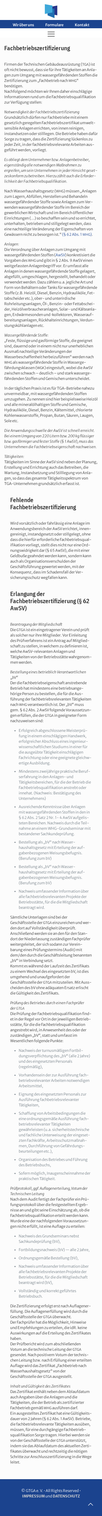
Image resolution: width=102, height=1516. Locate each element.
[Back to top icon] (90, 1504)
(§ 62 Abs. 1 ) (77, 234)
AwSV (60, 255)
